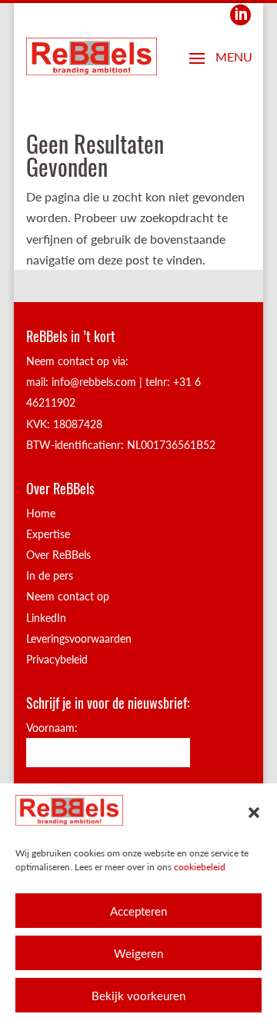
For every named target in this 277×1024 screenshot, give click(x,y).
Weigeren (138, 953)
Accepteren (138, 911)
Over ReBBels (58, 554)
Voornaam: (52, 727)
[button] (254, 812)
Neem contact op (67, 596)
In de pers (49, 575)
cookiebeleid (199, 867)
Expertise (48, 533)
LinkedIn (46, 617)
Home (40, 513)
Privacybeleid (57, 659)
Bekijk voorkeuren (138, 995)
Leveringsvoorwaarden (79, 638)
